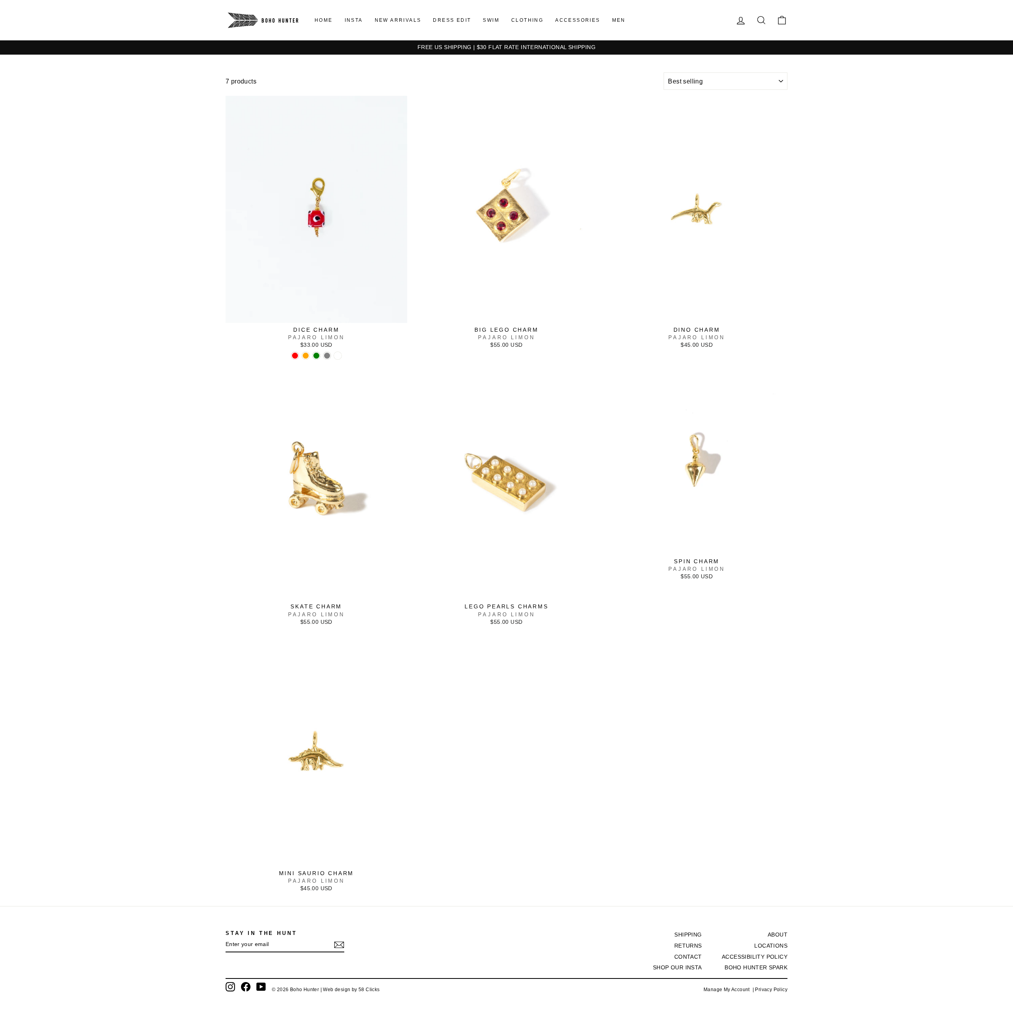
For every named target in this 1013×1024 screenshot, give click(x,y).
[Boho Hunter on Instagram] (230, 987)
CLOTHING (527, 20)
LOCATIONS (770, 946)
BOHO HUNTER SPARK (756, 968)
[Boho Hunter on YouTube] (261, 987)
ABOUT (777, 935)
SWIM (491, 20)
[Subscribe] (339, 945)
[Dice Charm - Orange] (305, 355)
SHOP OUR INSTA (677, 968)
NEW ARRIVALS (398, 20)
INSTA (354, 20)
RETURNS (688, 946)
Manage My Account (728, 989)
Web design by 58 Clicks (351, 989)
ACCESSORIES (577, 20)
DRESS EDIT (452, 20)
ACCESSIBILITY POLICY (754, 957)
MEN (619, 20)
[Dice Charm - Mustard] (337, 355)
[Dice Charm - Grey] (327, 355)
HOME (324, 20)
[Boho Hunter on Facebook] (245, 987)
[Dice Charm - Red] (295, 355)
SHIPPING (688, 935)
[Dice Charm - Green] (316, 355)
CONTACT (688, 957)
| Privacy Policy (770, 989)
